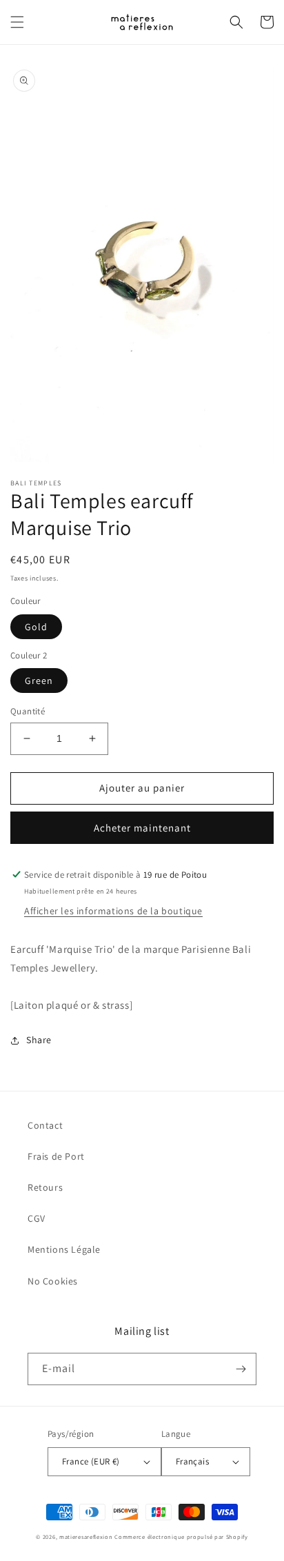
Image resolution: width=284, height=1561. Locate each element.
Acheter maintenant (142, 827)
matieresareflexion (86, 1536)
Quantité (27, 711)
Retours (45, 1187)
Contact (45, 1125)
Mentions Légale (64, 1249)
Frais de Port (56, 1156)
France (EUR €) (91, 1461)
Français (192, 1461)
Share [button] (39, 1040)
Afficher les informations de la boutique (113, 911)
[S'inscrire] (240, 1369)
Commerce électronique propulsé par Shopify (180, 1536)
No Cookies (53, 1281)
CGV (36, 1218)
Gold (36, 627)
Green (39, 680)
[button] (17, 22)
